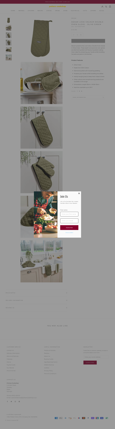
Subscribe (69, 228)
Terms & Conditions (69, 232)
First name (63, 210)
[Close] (79, 193)
